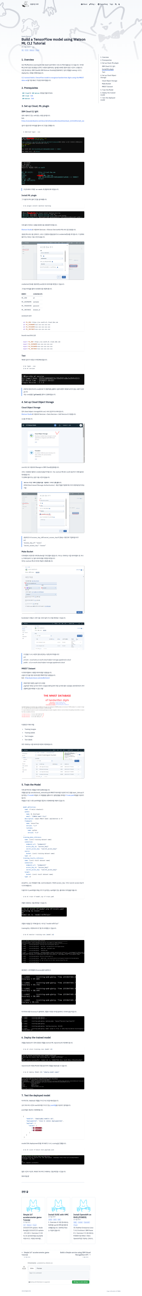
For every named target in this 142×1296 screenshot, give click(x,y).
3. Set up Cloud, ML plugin (109, 63)
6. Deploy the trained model (107, 94)
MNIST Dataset (107, 87)
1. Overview (104, 57)
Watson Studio (27, 230)
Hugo (108, 1291)
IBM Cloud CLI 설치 (108, 66)
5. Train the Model (106, 90)
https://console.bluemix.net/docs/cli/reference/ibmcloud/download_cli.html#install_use (53, 121)
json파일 (53, 1105)
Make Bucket (106, 84)
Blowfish (113, 1291)
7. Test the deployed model (107, 99)
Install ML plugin (108, 69)
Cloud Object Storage (109, 81)
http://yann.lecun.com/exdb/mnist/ (37, 678)
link (32, 96)
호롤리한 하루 (34, 4)
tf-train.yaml (69, 795)
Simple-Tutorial (26, 36)
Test (103, 72)
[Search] (116, 4)
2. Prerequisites (106, 60)
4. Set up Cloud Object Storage (108, 76)
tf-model (30, 795)
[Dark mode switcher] (119, 4)
